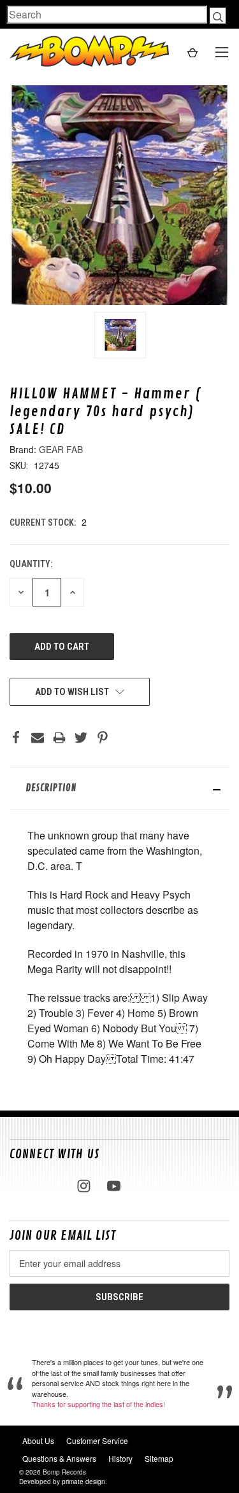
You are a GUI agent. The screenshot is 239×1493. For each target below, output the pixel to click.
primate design (83, 1481)
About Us (38, 1440)
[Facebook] (16, 737)
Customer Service (97, 1440)
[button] (119, 788)
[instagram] (84, 1186)
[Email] (37, 737)
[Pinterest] (102, 737)
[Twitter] (81, 737)
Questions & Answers (59, 1458)
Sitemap (159, 1458)
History (120, 1458)
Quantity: (31, 564)
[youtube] (113, 1186)
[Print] (59, 737)
